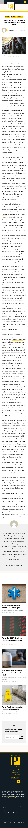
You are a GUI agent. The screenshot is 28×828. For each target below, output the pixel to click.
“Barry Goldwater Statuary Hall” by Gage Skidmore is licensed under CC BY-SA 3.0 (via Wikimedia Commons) (13, 56)
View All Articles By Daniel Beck (14, 565)
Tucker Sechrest (8, 807)
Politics (13, 16)
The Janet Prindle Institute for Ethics (9, 798)
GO (22, 736)
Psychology (20, 16)
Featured (7, 16)
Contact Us (20, 812)
